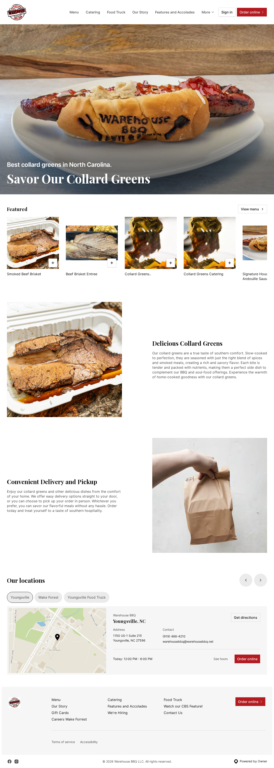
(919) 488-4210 (174, 636)
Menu (74, 12)
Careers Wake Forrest (69, 719)
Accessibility (89, 742)
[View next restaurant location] (260, 580)
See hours (221, 659)
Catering (93, 12)
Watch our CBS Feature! (183, 706)
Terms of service (63, 742)
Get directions (245, 617)
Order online (247, 659)
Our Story (140, 12)
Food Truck (116, 12)
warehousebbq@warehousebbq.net (188, 642)
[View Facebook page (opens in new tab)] (9, 761)
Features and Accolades (175, 12)
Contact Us (173, 713)
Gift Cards (60, 713)
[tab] (20, 597)
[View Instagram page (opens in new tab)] (16, 761)
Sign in (227, 12)
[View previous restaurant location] (245, 580)
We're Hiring (118, 713)
